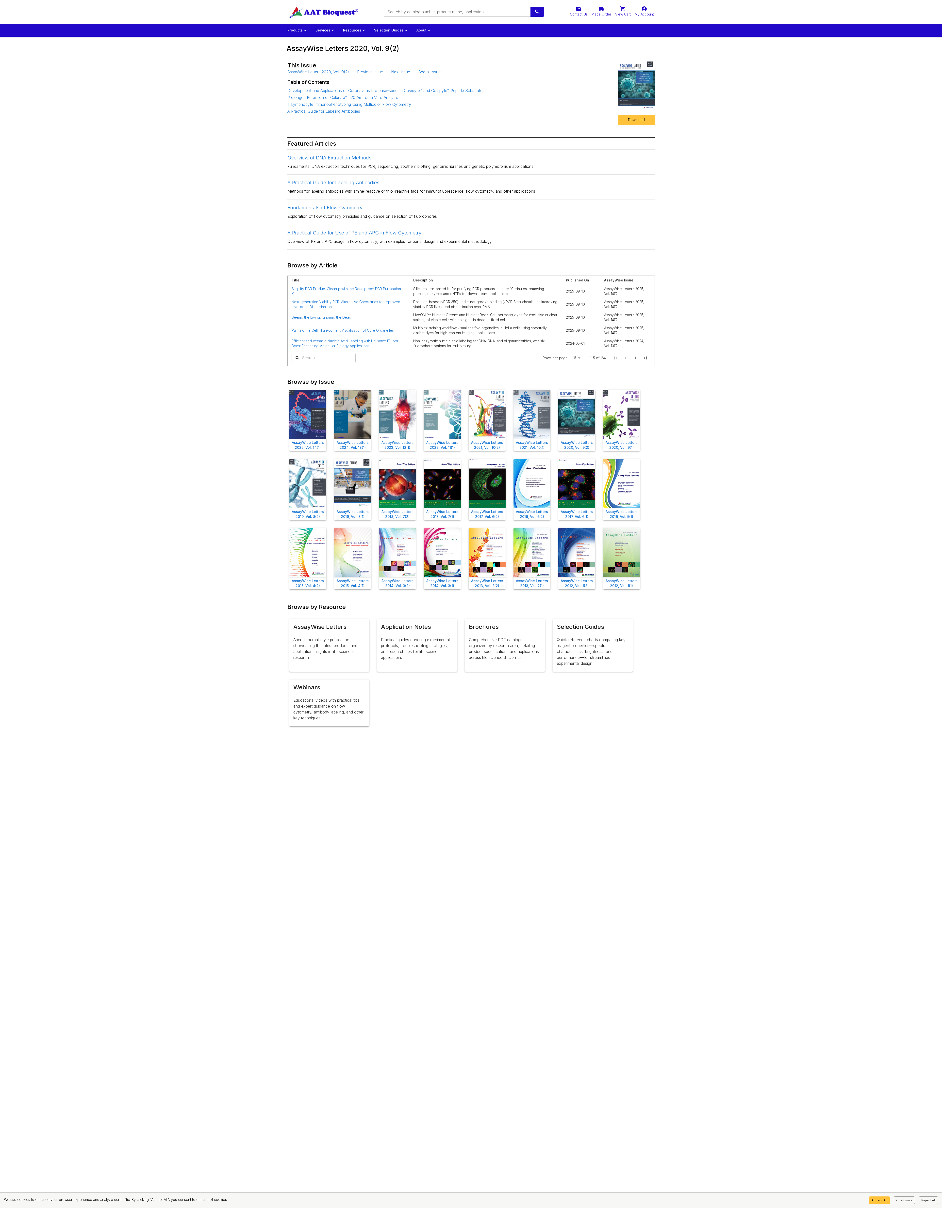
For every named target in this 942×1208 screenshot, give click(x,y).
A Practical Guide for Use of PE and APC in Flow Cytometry (354, 233)
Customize (904, 1200)
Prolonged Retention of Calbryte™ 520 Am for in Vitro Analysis (342, 97)
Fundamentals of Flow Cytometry (325, 208)
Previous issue (370, 71)
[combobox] (456, 11)
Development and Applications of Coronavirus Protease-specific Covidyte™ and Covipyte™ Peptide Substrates (385, 90)
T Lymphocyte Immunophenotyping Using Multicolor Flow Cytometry (349, 104)
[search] (537, 12)
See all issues (430, 71)
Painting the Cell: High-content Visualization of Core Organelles (343, 330)
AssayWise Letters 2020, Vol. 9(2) (318, 71)
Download (636, 119)
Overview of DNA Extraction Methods (329, 158)
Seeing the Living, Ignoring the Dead (321, 317)
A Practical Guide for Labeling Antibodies (323, 111)
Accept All (879, 1200)
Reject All (928, 1200)
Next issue (400, 71)
